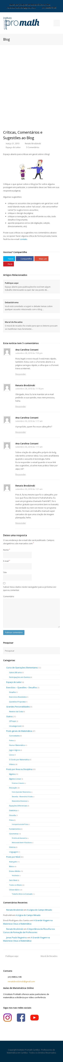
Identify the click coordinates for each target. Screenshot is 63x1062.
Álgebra (12, 774)
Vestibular (15, 875)
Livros (11, 755)
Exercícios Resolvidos (17, 697)
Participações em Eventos (19, 677)
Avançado (13, 862)
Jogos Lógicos (14, 750)
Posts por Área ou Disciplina (19, 769)
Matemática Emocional (19, 801)
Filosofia (12, 815)
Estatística (13, 810)
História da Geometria (19, 838)
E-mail (6, 561)
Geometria (13, 833)
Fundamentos (14, 829)
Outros (9, 716)
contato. (24, 239)
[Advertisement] (26, 70)
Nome (6, 549)
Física (11, 820)
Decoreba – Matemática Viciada (22, 797)
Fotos (11, 740)
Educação (13, 788)
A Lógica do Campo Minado (39, 909)
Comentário (8, 596)
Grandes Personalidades (18, 706)
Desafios (12, 692)
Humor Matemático (17, 745)
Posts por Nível (13, 856)
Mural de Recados (13, 322)
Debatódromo (12, 302)
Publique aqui (12, 283)
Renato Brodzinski (33, 143)
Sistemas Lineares (18, 783)
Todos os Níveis (15, 885)
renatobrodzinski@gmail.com (21, 981)
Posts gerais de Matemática (19, 731)
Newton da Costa (16, 711)
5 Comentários (32, 147)
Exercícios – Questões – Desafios (21, 687)
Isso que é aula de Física (20, 824)
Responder (20, 374)
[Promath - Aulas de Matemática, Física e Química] (21, 23)
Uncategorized (15, 726)
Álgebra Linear (15, 779)
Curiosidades (14, 735)
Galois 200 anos (15, 672)
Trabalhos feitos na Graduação (22, 894)
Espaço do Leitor (13, 147)
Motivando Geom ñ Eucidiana (22, 843)
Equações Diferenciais (18, 805)
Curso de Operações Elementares (22, 667)
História (12, 847)
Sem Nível (13, 880)
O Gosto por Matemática (19, 759)
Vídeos (12, 764)
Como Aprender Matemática (21, 792)
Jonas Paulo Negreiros (16, 937)
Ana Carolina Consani (26, 349)
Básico (11, 866)
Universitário (14, 890)
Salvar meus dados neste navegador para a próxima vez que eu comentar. (29, 588)
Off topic (12, 721)
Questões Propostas (17, 701)
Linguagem (13, 852)
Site (5, 572)
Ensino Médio (14, 871)
